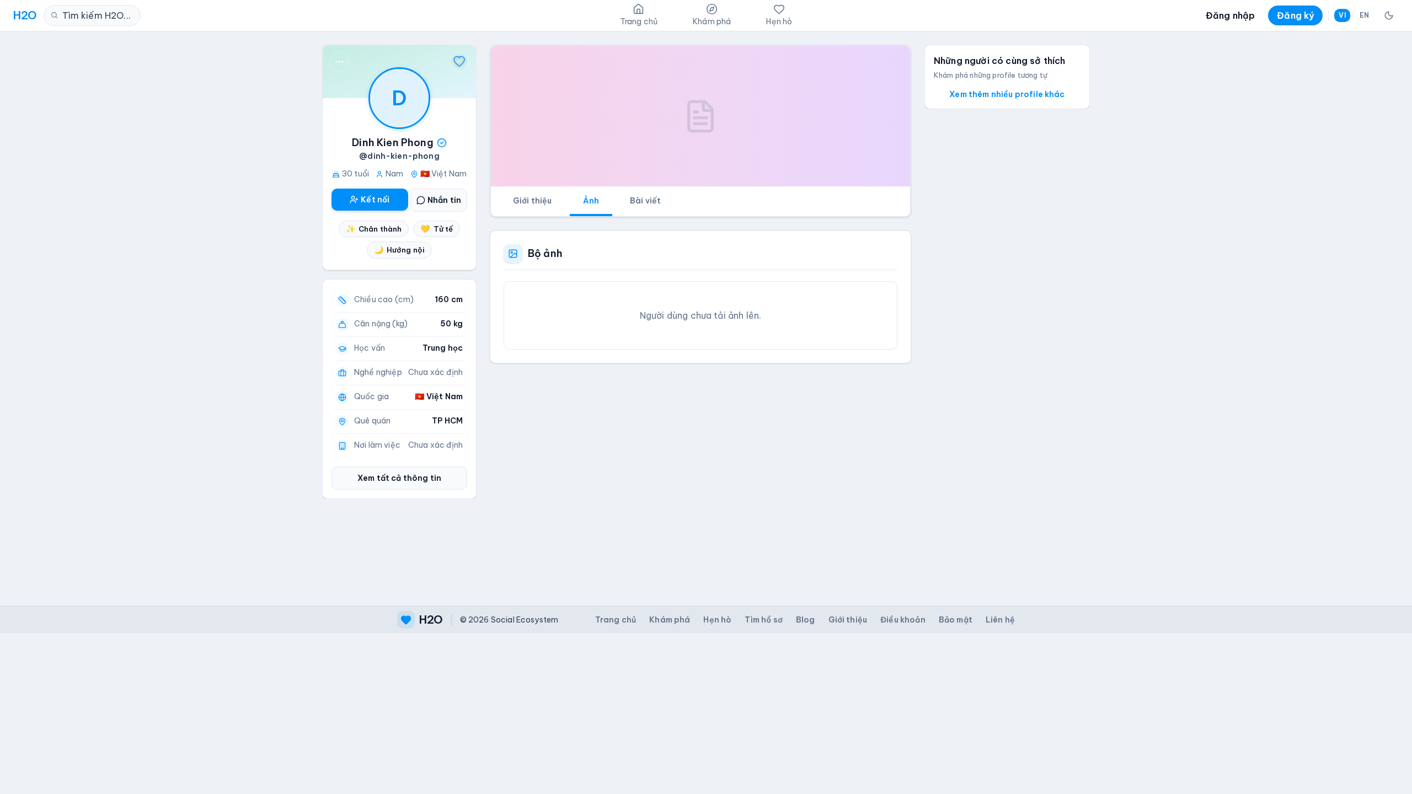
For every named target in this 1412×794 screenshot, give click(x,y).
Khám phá (669, 620)
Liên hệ (1000, 620)
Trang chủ (615, 620)
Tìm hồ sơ (763, 620)
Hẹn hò (717, 620)
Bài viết (645, 201)
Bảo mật (955, 620)
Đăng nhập (1230, 15)
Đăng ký (1295, 15)
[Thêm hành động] (339, 62)
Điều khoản (903, 620)
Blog (805, 620)
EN (1364, 15)
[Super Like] (459, 62)
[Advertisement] (700, 476)
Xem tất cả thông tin (399, 478)
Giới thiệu (532, 201)
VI (1342, 15)
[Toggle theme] (1389, 15)
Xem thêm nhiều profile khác (1007, 94)
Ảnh (591, 201)
